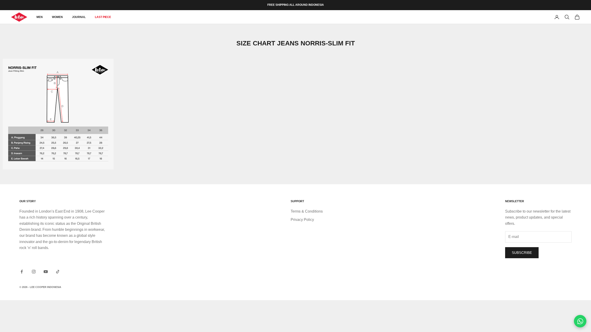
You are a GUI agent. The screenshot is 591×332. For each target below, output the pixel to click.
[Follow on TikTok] (57, 271)
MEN (39, 17)
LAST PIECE (103, 17)
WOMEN (57, 17)
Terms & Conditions (307, 211)
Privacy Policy (302, 220)
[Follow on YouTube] (45, 271)
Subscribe (522, 253)
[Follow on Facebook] (21, 271)
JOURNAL (79, 17)
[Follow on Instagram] (33, 271)
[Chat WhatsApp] (580, 321)
